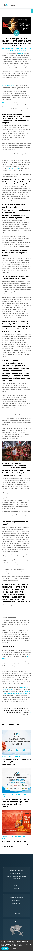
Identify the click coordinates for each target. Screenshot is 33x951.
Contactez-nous (16, 910)
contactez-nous (22, 693)
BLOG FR (16, 888)
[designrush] (23, 864)
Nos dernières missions (16, 907)
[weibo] (18, 864)
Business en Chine (7, 794)
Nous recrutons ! (16, 903)
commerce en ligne (22, 50)
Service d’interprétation (16, 873)
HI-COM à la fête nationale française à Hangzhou (17, 713)
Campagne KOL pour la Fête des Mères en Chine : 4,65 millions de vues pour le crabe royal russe (16, 761)
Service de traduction (16, 870)
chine (14, 50)
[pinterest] (14, 864)
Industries (16, 885)
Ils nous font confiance (16, 897)
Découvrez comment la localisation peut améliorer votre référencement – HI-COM (16, 709)
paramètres (20, 945)
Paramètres (13, 948)
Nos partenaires (16, 900)
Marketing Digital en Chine (23, 48)
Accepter (5, 948)
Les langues (16, 913)
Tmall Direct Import (13, 168)
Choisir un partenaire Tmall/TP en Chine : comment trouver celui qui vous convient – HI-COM (16, 42)
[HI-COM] (9, 6)
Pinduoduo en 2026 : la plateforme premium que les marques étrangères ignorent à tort (16, 843)
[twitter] (10, 864)
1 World (20, 54)
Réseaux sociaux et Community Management (16, 877)
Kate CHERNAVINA (7, 48)
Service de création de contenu (16, 882)
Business (9, 50)
